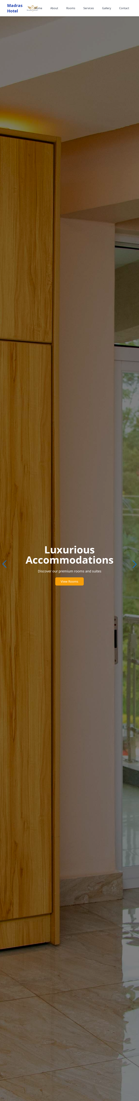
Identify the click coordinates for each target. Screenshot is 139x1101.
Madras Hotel (15, 8)
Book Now (69, 576)
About (54, 8)
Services (88, 8)
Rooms (70, 8)
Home (38, 8)
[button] (134, 564)
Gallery (106, 8)
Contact (124, 8)
